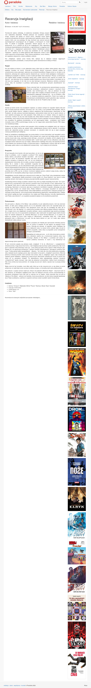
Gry (36, 6)
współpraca (17, 685)
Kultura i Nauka (72, 6)
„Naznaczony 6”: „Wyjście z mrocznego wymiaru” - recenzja (77, 58)
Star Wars (42, 6)
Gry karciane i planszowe (30, 10)
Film (14, 6)
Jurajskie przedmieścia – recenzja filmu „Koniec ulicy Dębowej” (75, 69)
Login (85, 2)
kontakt (23, 685)
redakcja (6, 685)
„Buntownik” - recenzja (74, 63)
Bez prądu (18, 10)
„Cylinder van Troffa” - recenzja (76, 75)
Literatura (7, 6)
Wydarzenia (29, 6)
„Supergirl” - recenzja (74, 83)
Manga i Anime (52, 6)
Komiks (21, 6)
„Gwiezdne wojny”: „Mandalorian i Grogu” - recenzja (74, 88)
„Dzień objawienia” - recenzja (76, 79)
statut (11, 685)
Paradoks (62, 6)
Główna (7, 10)
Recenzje (41, 10)
